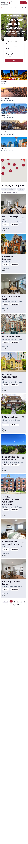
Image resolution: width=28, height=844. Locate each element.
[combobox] (14, 51)
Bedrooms (9, 49)
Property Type (10, 54)
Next (18, 604)
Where (8, 39)
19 (13, 604)
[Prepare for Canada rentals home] (6, 3)
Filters (22, 189)
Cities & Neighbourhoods (17, 8)
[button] (2, 173)
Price (7, 44)
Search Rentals (5, 8)
